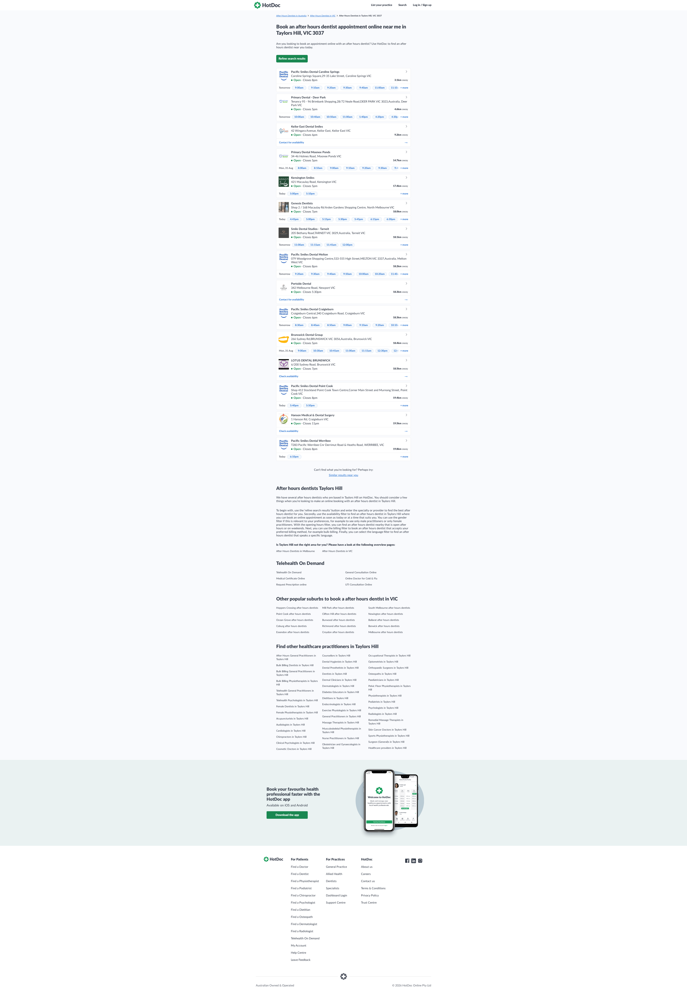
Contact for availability (291, 142)
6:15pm (375, 219)
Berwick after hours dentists (383, 626)
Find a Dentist (300, 874)
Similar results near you (343, 475)
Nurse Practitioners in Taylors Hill (340, 738)
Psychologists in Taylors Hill (383, 708)
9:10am (315, 88)
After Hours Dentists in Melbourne (295, 551)
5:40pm (294, 405)
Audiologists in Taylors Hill (290, 725)
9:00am (299, 88)
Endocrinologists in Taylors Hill (338, 704)
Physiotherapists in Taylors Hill (384, 696)
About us (366, 866)
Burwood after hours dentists (338, 620)
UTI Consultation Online (358, 584)
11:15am (315, 245)
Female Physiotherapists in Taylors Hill (297, 712)
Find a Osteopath (302, 917)
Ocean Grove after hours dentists (294, 620)
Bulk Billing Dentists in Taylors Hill (294, 665)
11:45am (331, 245)
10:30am (318, 351)
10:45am (334, 351)
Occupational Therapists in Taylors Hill (389, 656)
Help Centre (298, 952)
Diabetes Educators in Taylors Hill (340, 692)
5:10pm (310, 194)
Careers (366, 874)
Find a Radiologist (302, 931)
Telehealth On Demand (288, 572)
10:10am (396, 325)
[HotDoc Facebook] (407, 860)
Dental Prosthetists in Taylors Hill (340, 668)
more (404, 88)
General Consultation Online (360, 572)
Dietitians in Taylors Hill (335, 698)
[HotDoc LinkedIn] (413, 860)
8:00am (302, 168)
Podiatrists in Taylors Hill (381, 702)
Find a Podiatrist (301, 888)
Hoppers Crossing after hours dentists (297, 608)
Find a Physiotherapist (305, 881)
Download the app (287, 815)
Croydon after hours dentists (338, 632)
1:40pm (363, 117)
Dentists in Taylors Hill (334, 674)
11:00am (380, 88)
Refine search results (292, 58)
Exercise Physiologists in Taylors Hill (341, 710)
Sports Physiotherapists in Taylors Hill (388, 736)
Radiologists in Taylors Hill (382, 714)
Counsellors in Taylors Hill (336, 656)
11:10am (396, 88)
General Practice (336, 866)
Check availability (288, 376)
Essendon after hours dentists (292, 632)
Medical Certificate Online (290, 578)
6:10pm (294, 457)
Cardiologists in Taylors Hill (290, 731)
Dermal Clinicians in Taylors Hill (339, 680)
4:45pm (294, 219)
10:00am (299, 117)
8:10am (318, 168)
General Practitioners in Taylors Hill (341, 716)
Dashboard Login (336, 895)
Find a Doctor (299, 866)
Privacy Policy (370, 895)
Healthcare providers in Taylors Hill (387, 748)
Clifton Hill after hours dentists (339, 614)
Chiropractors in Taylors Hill (291, 737)
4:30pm (395, 117)
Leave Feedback (300, 959)
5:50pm (310, 405)
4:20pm (379, 117)
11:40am (396, 274)
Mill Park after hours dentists (338, 608)
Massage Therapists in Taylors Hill (340, 722)
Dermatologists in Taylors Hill (338, 686)
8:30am (299, 325)
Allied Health (334, 874)
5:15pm (326, 219)
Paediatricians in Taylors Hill (383, 680)
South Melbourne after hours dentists (389, 608)
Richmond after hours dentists (339, 626)
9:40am (363, 88)
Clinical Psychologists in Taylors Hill (295, 743)
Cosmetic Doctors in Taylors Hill (293, 749)
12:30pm (382, 351)
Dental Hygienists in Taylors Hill (339, 662)
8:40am (315, 325)
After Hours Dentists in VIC (322, 16)
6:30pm (391, 219)
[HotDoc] (267, 5)
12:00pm (347, 245)
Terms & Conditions (373, 888)
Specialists (332, 888)
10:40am (315, 117)
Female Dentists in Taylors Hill (292, 706)
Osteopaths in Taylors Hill (382, 674)
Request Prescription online (291, 584)
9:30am (347, 88)
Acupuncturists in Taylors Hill (292, 718)
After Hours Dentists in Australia (291, 16)
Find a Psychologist (303, 902)
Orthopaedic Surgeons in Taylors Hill (388, 668)
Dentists (331, 881)
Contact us (368, 881)
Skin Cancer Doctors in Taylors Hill (387, 730)
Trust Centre (369, 902)
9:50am (347, 274)
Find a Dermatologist (304, 924)
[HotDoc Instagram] (420, 860)
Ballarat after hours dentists (383, 620)
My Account (298, 945)
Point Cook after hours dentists (293, 614)
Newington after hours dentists (385, 614)
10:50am (331, 117)
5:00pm (294, 194)
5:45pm (358, 219)
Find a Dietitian (300, 909)
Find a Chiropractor (303, 895)
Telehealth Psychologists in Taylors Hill (297, 700)
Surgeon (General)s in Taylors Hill (386, 742)
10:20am (380, 274)
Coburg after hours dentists (291, 626)
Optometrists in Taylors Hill (383, 662)
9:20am (331, 88)
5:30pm (342, 219)
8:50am (331, 325)
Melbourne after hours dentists (385, 632)
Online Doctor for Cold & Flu (361, 578)
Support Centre (335, 902)
